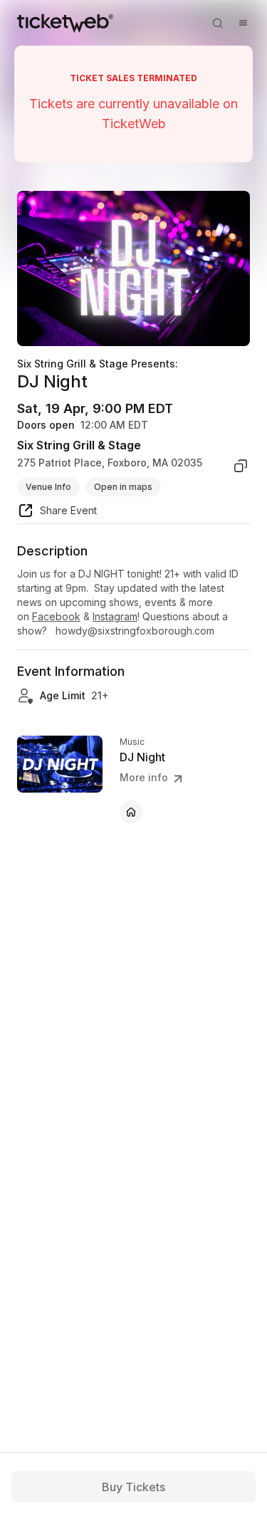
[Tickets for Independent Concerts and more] (65, 22)
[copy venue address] (240, 465)
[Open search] (217, 23)
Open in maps (123, 486)
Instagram (115, 616)
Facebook (56, 616)
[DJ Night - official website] (131, 811)
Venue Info (48, 486)
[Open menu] (243, 23)
